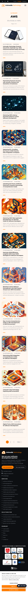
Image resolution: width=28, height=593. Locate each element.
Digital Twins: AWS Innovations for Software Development (12, 424)
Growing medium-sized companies (11, 516)
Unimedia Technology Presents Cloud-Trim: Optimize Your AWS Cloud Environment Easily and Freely (14, 48)
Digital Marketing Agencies (9, 521)
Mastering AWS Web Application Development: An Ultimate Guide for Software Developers (12, 219)
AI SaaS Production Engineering (10, 502)
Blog (4, 533)
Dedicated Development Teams (10, 494)
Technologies (6, 530)
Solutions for (7, 512)
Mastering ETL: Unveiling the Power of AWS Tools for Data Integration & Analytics (11, 151)
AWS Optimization (7, 509)
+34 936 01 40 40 (7, 471)
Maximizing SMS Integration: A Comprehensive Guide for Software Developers (11, 357)
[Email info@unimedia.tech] (8, 1)
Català (15, 1)
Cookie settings (14, 583)
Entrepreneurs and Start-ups (10, 514)
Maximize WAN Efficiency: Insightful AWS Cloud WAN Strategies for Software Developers (13, 254)
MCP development (7, 483)
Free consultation (7, 467)
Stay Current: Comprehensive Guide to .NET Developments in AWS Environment (11, 322)
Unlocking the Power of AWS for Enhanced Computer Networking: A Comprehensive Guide (13, 185)
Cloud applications (7, 498)
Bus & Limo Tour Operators (9, 523)
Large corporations (7, 519)
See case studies (20, 467)
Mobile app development (9, 492)
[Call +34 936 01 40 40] (2, 1)
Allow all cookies (13, 589)
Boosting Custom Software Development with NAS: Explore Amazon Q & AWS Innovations (12, 288)
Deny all (13, 586)
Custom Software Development (10, 485)
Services (5, 478)
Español (24, 1)
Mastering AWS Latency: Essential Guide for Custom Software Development (11, 116)
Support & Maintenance (8, 505)
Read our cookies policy (14, 579)
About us (5, 535)
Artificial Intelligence (8, 481)
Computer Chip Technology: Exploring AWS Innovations (11, 390)
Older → (19, 442)
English (19, 1)
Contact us (5, 539)
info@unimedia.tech (8, 473)
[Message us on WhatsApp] (5, 1)
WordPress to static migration (10, 489)
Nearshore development (9, 496)
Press (4, 537)
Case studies (6, 528)
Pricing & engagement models (10, 507)
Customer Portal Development (10, 500)
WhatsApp (5, 475)
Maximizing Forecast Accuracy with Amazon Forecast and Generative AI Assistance (12, 82)
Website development (8, 487)
